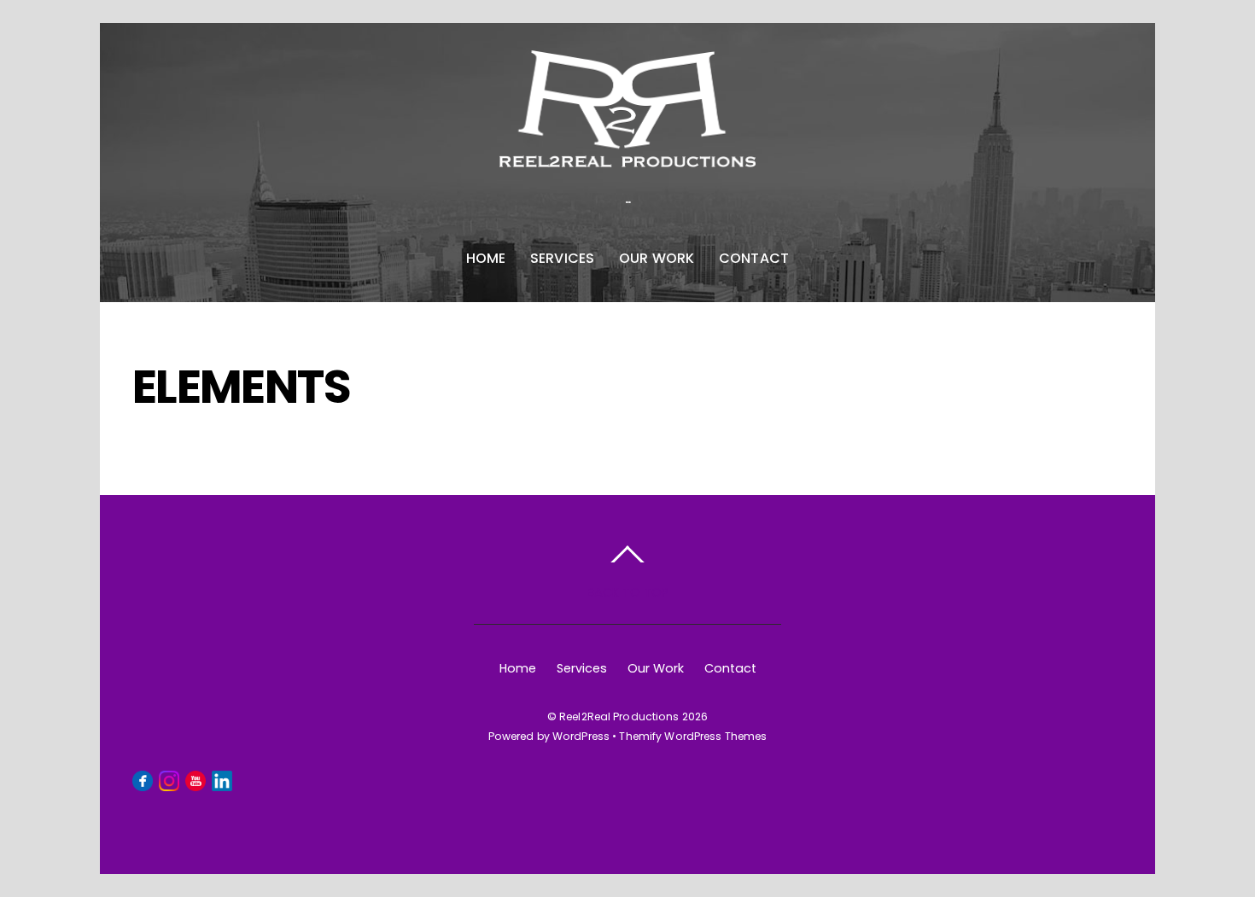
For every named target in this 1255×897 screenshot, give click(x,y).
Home (486, 258)
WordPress (581, 736)
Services (562, 258)
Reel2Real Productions (619, 716)
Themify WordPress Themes (693, 736)
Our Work (657, 258)
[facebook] (142, 780)
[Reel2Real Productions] (627, 149)
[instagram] (169, 780)
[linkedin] (222, 780)
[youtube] (195, 780)
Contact (754, 258)
